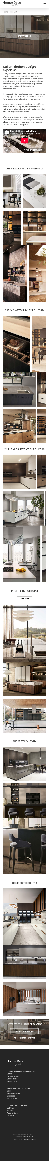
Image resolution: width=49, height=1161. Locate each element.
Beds (9, 1091)
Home (5, 12)
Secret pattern (30, 1139)
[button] (45, 4)
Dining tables (13, 1079)
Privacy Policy (28, 1137)
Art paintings (12, 1113)
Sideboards (12, 1081)
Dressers (11, 1096)
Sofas (9, 1074)
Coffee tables (13, 1076)
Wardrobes (12, 1098)
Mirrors (10, 1110)
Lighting (10, 1108)
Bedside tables (13, 1093)
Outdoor (10, 1115)
